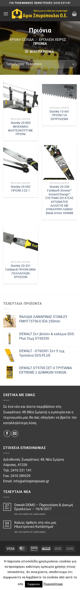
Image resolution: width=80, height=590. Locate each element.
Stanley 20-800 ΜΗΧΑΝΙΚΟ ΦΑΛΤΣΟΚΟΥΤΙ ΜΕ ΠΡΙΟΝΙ (20, 128)
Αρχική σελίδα (22, 40)
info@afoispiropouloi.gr (31, 481)
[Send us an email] (14, 433)
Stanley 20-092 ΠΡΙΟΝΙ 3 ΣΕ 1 (21, 188)
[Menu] (5, 13)
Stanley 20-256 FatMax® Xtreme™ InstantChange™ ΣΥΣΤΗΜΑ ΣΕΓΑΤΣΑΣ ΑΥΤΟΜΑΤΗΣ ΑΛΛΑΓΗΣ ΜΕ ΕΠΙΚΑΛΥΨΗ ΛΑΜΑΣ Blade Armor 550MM (59, 200)
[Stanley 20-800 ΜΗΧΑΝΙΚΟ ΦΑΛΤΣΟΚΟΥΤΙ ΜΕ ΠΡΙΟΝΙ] (20, 98)
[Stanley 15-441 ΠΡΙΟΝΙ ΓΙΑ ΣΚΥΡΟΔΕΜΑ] (59, 92)
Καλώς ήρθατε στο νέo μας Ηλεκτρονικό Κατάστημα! (35, 525)
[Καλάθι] (74, 13)
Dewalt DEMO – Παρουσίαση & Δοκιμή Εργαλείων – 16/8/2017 (43, 507)
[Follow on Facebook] (7, 433)
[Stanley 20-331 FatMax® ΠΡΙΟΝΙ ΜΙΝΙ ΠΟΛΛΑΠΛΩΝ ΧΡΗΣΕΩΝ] (20, 241)
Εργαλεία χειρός (52, 40)
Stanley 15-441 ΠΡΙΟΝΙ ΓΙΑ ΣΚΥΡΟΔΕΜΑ (59, 115)
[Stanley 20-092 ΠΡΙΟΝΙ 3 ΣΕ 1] (20, 162)
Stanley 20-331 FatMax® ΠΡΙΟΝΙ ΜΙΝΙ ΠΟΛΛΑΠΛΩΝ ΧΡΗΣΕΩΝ (20, 271)
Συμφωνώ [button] (34, 584)
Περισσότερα (53, 584)
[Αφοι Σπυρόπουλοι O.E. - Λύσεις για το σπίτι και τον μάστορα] (40, 13)
